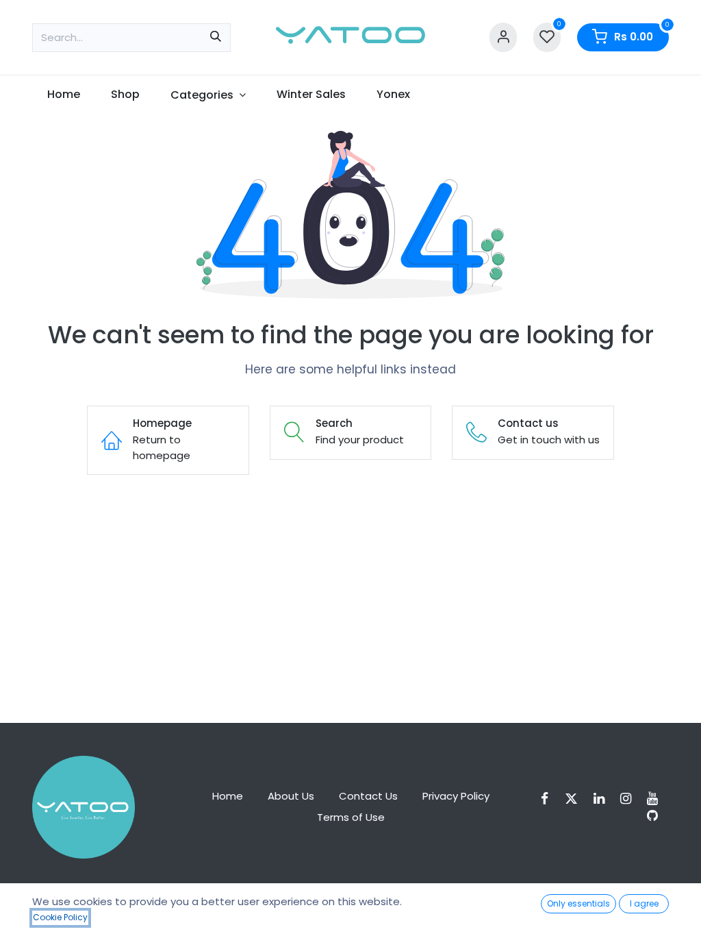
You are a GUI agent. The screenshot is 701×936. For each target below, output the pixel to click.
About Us (291, 796)
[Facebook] (549, 798)
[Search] (215, 37)
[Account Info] (503, 37)
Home (227, 796)
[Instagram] (630, 798)
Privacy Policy (455, 796)
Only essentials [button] (578, 903)
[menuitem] (64, 94)
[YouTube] (657, 798)
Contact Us (368, 796)
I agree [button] (644, 903)
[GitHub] (657, 815)
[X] (576, 798)
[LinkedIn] (603, 798)
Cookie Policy (60, 917)
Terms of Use (351, 817)
